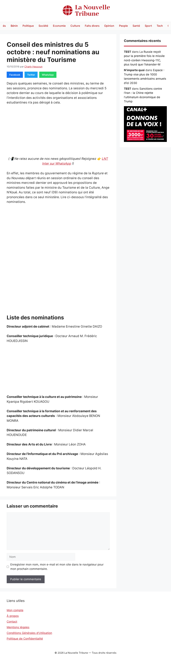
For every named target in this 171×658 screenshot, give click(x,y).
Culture (75, 25)
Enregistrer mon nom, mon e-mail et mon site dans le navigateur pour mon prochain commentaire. (57, 567)
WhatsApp (48, 74)
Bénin (14, 25)
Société (43, 25)
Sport (148, 25)
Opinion (109, 25)
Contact (12, 621)
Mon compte (15, 610)
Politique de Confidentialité (25, 638)
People (123, 25)
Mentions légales (18, 627)
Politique (28, 25)
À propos (13, 616)
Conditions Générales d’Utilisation (29, 633)
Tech (160, 25)
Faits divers (92, 25)
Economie (59, 25)
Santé (136, 25)
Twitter (31, 74)
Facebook (14, 74)
